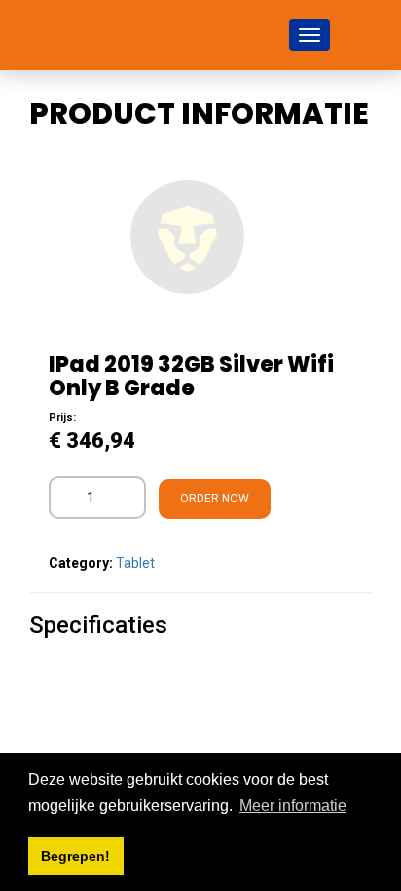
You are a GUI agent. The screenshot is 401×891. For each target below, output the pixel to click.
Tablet (135, 563)
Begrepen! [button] (75, 856)
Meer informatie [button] (292, 806)
